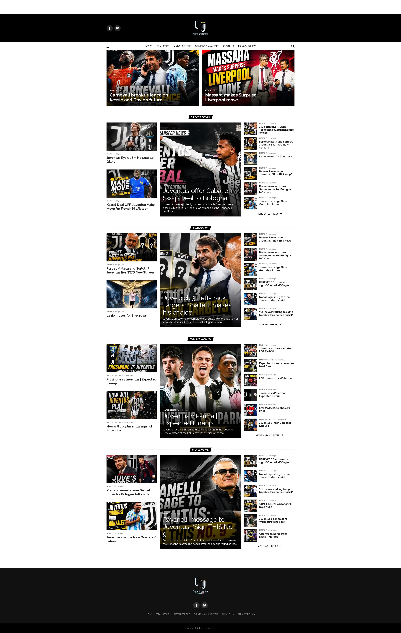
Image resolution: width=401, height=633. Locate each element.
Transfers (162, 46)
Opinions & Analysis (206, 46)
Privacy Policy (247, 46)
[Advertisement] (200, 7)
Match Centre (182, 46)
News (149, 46)
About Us (228, 46)
